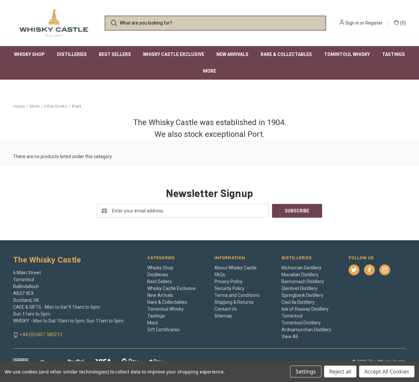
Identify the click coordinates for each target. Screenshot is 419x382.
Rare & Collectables (286, 54)
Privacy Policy (228, 281)
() (402, 23)
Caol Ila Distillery (298, 302)
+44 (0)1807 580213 (40, 335)
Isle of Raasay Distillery (305, 309)
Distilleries (72, 54)
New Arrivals (232, 54)
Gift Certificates (163, 329)
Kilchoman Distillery (301, 267)
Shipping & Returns (234, 302)
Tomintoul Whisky (347, 54)
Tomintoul (292, 315)
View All (290, 336)
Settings (306, 371)
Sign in (352, 23)
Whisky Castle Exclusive (173, 54)
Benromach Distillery (303, 281)
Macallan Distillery (300, 274)
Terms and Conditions (237, 295)
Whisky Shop (29, 54)
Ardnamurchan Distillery (306, 329)
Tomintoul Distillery (301, 322)
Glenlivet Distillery (300, 288)
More (209, 71)
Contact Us (225, 309)
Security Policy (229, 288)
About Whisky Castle (235, 267)
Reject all (340, 371)
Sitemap (223, 315)
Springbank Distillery (302, 295)
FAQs (219, 274)
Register (374, 23)
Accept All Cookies (386, 371)
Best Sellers (115, 54)
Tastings (393, 54)
